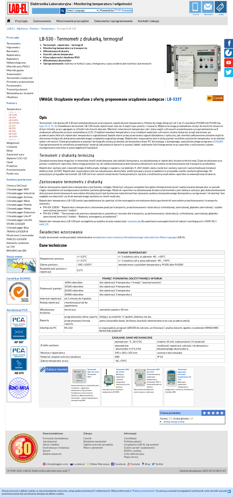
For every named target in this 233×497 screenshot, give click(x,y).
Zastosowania (42, 21)
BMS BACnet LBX (16, 250)
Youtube (135, 463)
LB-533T (13, 133)
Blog (147, 463)
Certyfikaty (130, 438)
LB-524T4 (13, 120)
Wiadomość (208, 14)
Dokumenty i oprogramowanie (113, 21)
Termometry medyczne (19, 77)
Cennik (221, 14)
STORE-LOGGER (16, 223)
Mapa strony (131, 456)
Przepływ (12, 165)
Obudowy (12, 97)
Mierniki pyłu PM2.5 (18, 66)
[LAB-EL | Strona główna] (18, 13)
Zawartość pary (15, 154)
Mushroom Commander (20, 235)
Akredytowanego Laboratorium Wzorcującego (150, 237)
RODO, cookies (132, 450)
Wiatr (10, 150)
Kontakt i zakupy (148, 21)
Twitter (159, 463)
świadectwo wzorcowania (107, 237)
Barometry (13, 51)
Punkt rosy (13, 173)
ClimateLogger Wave (18, 200)
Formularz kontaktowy (55, 438)
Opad (10, 162)
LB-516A (13, 114)
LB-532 (12, 131)
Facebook (120, 463)
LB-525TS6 (14, 122)
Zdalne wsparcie (52, 453)
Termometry (14, 43)
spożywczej (134, 221)
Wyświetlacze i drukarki (20, 93)
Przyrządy (21, 21)
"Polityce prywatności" (143, 490)
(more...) (14, 112)
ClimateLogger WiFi (18, 189)
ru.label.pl (79, 463)
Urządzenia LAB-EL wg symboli (141, 444)
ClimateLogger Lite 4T (19, 216)
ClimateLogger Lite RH (19, 219)
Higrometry (13, 47)
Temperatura (14, 109)
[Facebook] (228, 45)
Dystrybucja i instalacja (56, 447)
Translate (127, 10)
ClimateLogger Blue (18, 227)
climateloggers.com (57, 463)
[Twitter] (228, 74)
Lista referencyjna (134, 453)
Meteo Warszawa (99, 463)
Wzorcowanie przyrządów (72, 21)
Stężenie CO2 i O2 (17, 158)
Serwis (46, 450)
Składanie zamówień (94, 441)
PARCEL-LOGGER (17, 239)
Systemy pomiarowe (19, 179)
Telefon (196, 14)
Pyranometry (14, 85)
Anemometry (14, 74)
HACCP (43, 224)
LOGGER (218, 141)
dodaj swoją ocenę (174, 421)
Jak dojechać (50, 441)
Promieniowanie (16, 169)
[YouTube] (228, 65)
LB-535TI (13, 136)
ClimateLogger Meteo (19, 208)
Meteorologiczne (16, 62)
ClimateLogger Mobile (19, 204)
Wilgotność (13, 142)
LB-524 (12, 117)
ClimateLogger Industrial (21, 193)
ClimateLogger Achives (20, 197)
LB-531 (12, 128)
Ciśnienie (12, 146)
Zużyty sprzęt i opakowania (139, 447)
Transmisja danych (17, 89)
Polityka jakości (133, 441)
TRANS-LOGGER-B (17, 231)
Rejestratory (14, 54)
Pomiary (12, 103)
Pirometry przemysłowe (20, 81)
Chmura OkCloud (17, 185)
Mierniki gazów (15, 70)
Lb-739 (11, 246)
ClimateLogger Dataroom (21, 212)
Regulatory (13, 58)
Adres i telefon (51, 444)
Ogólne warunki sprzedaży (98, 444)
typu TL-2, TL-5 (47, 125)
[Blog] (228, 55)
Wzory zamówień (93, 447)
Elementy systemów (18, 242)
